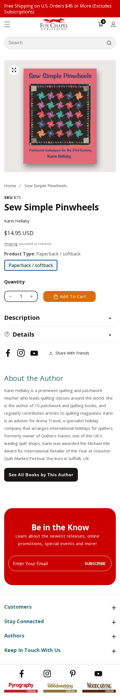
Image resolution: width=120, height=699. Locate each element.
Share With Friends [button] (72, 353)
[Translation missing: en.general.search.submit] (109, 43)
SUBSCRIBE (95, 563)
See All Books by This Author (41, 474)
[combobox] (60, 43)
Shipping (11, 244)
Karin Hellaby (17, 221)
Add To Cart (73, 296)
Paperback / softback (31, 266)
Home (10, 185)
